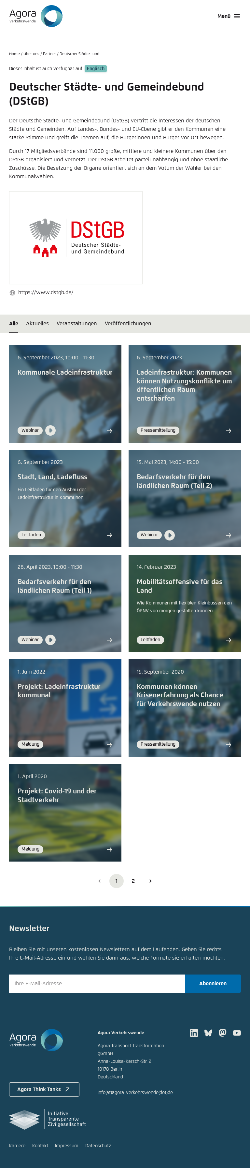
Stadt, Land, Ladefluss (52, 477)
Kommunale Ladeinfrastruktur (65, 372)
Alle (13, 323)
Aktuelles (37, 323)
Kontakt (40, 1146)
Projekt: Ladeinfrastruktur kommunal (59, 691)
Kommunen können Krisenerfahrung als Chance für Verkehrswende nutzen (180, 695)
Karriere (17, 1146)
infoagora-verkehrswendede (135, 1092)
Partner (49, 54)
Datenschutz (98, 1146)
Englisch (95, 69)
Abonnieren (213, 983)
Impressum (66, 1146)
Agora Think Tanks (39, 1089)
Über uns (31, 54)
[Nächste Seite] (150, 881)
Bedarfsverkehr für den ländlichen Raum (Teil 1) (55, 586)
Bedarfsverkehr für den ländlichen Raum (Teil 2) (174, 481)
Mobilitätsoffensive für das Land (179, 586)
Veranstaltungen (77, 323)
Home (14, 54)
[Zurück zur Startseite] (36, 16)
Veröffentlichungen (128, 323)
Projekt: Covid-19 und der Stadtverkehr (57, 795)
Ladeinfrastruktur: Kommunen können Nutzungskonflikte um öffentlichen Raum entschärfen (184, 385)
